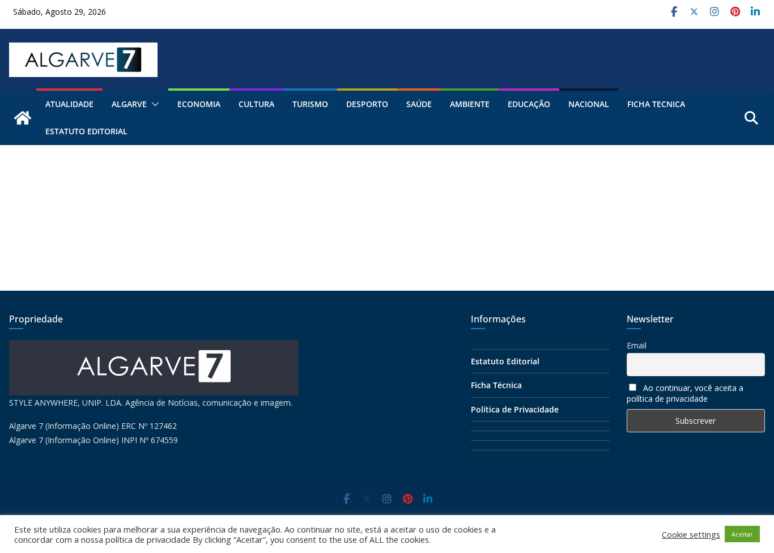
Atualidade (69, 104)
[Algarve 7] (22, 117)
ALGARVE (129, 104)
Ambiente (470, 104)
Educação (529, 104)
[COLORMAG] (154, 347)
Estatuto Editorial (86, 131)
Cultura (256, 104)
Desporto (367, 104)
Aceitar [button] (742, 534)
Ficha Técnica (496, 385)
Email (637, 345)
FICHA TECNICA (656, 104)
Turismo (310, 104)
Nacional (588, 104)
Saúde (419, 104)
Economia (198, 104)
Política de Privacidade (515, 409)
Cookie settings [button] (691, 534)
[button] (153, 104)
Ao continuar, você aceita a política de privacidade (685, 393)
